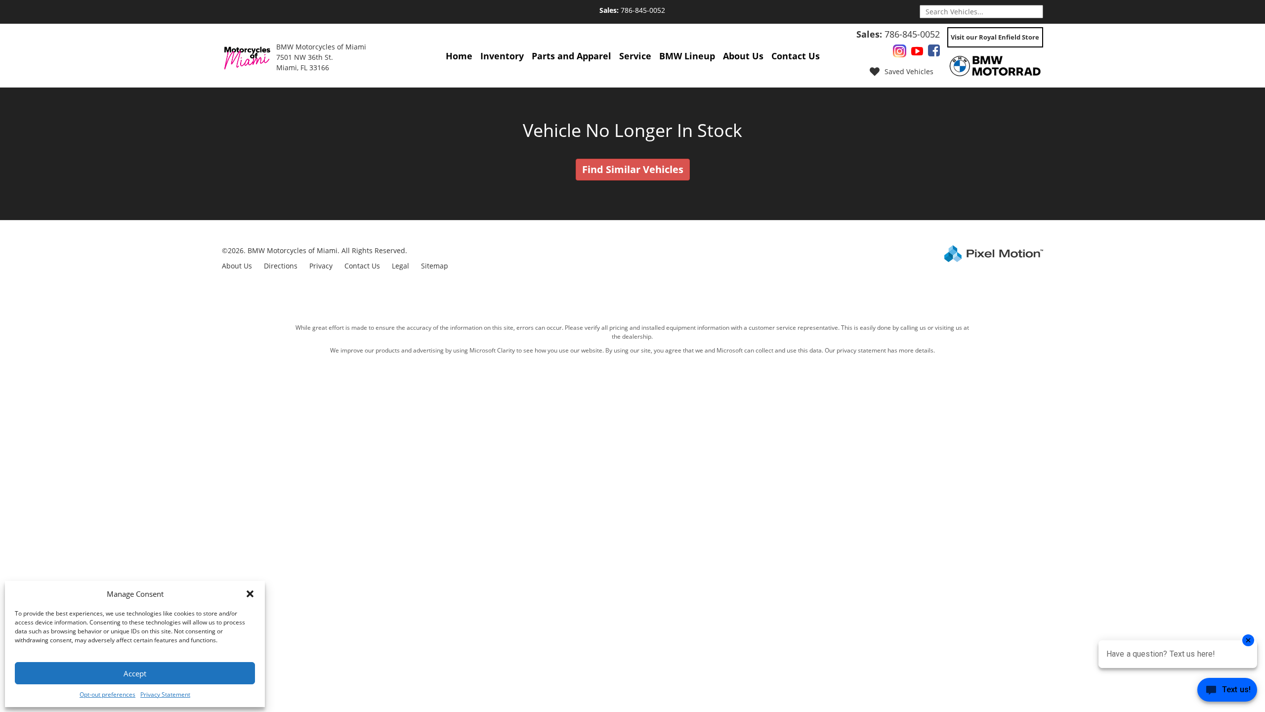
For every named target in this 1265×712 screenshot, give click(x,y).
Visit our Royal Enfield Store (995, 37)
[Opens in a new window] (899, 52)
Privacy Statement (165, 694)
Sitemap (434, 265)
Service (635, 56)
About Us (743, 56)
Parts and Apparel (571, 56)
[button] (250, 594)
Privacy (321, 265)
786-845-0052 (632, 10)
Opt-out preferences (107, 694)
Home (459, 56)
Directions (280, 265)
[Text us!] (1227, 692)
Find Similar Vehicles (632, 169)
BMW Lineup (687, 56)
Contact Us (795, 56)
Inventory (502, 56)
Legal (400, 265)
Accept (135, 673)
